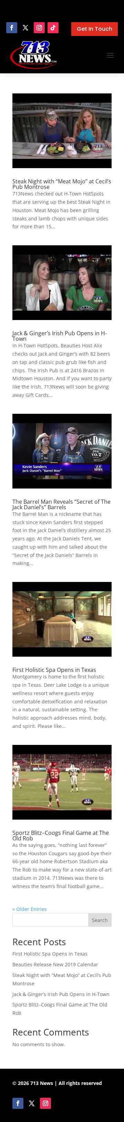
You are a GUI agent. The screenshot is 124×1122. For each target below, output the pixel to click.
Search (100, 920)
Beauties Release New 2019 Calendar (55, 964)
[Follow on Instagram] (39, 27)
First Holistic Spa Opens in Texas (54, 670)
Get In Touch (94, 29)
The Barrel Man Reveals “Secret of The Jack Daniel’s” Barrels (61, 504)
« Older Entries (29, 909)
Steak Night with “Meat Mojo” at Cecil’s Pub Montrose (61, 184)
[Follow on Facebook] (11, 27)
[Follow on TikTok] (53, 27)
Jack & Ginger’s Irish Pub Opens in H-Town (59, 336)
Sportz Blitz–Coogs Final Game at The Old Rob (60, 835)
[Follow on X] (25, 27)
